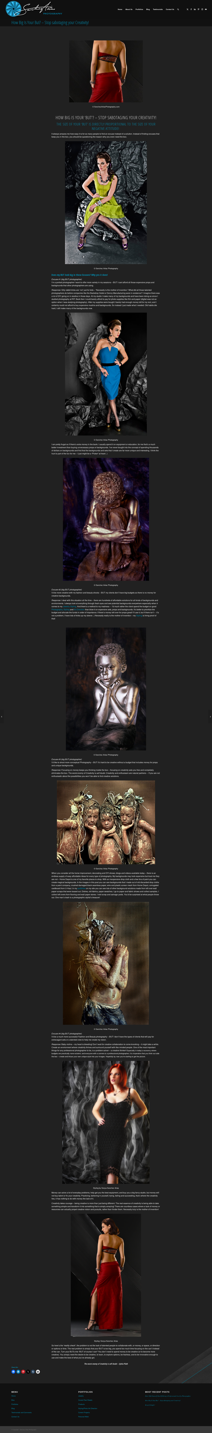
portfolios (82, 888)
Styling (67, 609)
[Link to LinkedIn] (195, 9)
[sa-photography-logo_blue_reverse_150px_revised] (33, 9)
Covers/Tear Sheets (85, 1400)
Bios (13, 1400)
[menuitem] (120, 9)
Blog (13, 1408)
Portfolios (14, 1404)
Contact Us (15, 1416)
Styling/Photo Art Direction (87, 1408)
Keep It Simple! (150, 1405)
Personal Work (83, 1416)
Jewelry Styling (69, 606)
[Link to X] (187, 9)
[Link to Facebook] (191, 9)
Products (81, 1404)
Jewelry (81, 1396)
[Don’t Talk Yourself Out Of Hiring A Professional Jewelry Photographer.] (210, 716)
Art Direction (79, 609)
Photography (57, 609)
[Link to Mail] (206, 9)
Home (13, 1396)
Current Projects (84, 1412)
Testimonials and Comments (21, 1412)
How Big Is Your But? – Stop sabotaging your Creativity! (50, 22)
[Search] (178, 9)
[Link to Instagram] (202, 9)
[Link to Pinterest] (198, 9)
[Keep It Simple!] (2, 716)
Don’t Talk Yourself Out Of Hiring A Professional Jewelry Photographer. (168, 1396)
